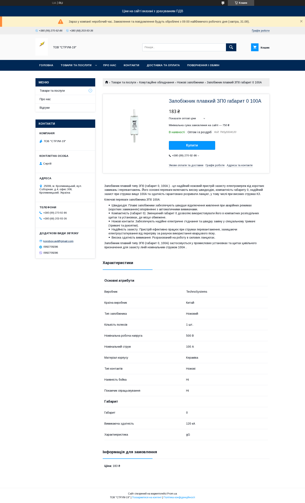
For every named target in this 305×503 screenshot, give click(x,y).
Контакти (131, 65)
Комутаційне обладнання (156, 82)
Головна (46, 65)
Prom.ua (172, 493)
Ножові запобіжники (190, 82)
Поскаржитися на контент (147, 497)
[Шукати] (231, 47)
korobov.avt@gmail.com (58, 240)
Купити (192, 145)
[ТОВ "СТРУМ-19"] (41, 54)
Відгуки (45, 107)
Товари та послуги (76, 65)
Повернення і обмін (203, 65)
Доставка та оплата (163, 65)
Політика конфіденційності (179, 497)
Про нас (109, 65)
